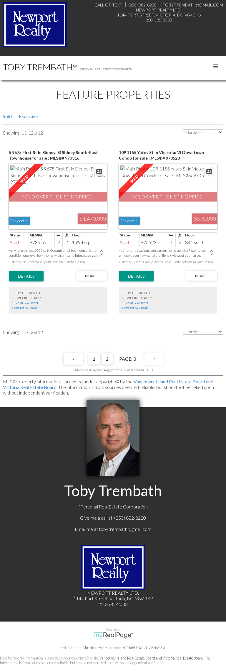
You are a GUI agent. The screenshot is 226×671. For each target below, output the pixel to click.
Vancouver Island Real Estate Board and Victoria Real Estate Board (151, 658)
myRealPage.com (113, 635)
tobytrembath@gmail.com (125, 529)
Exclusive (28, 116)
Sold (7, 116)
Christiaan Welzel (95, 647)
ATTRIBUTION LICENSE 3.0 (144, 647)
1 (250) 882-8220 (25, 303)
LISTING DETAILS (26, 276)
